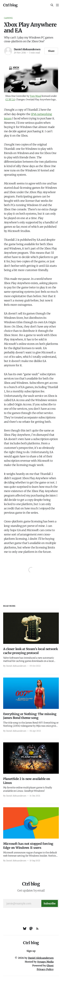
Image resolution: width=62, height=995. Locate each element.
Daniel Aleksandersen (27, 49)
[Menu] (57, 5)
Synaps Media (45, 961)
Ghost (50, 965)
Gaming (8, 18)
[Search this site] (52, 5)
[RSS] (37, 928)
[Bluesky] (24, 928)
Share (51, 50)
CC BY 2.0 (10, 99)
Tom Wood (35, 96)
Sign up (31, 950)
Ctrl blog (10, 5)
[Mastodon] (31, 928)
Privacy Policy (45, 969)
